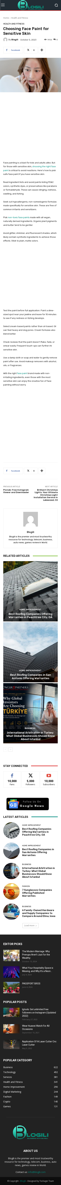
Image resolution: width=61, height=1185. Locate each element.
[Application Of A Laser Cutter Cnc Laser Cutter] (11, 1044)
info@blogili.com (37, 1172)
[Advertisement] (30, 128)
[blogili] (5, 40)
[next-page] (10, 749)
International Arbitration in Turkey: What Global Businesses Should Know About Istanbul (30, 736)
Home (6, 17)
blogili (14, 40)
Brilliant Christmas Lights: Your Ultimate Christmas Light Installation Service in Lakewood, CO (46, 495)
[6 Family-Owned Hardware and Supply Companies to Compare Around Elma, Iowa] (11, 912)
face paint (22, 373)
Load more (29, 925)
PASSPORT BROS (31, 983)
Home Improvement (30, 610)
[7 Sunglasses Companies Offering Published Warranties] (11, 891)
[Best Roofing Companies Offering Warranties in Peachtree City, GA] (30, 591)
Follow (30, 774)
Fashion (26, 886)
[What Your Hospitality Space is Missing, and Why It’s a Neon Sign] (11, 972)
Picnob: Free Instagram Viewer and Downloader (16, 491)
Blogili (23, 1181)
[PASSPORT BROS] (11, 987)
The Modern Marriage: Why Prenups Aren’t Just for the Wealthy (36, 954)
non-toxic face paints (19, 217)
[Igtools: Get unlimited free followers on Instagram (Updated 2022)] (11, 1012)
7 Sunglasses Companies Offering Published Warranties (37, 893)
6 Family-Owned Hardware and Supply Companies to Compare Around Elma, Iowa (38, 913)
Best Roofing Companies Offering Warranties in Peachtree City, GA (30, 615)
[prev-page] (5, 749)
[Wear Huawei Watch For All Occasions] (11, 1028)
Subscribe (49, 774)
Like (12, 774)
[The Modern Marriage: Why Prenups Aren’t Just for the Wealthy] (11, 955)
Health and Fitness (19, 17)
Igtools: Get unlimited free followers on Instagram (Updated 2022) (39, 1012)
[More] (41, 50)
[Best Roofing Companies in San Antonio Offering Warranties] (30, 652)
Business (30, 728)
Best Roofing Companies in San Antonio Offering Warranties (30, 676)
